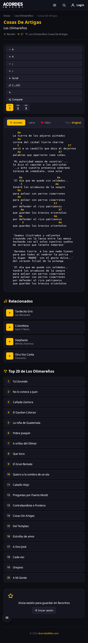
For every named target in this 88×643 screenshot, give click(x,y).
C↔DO (16, 85)
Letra (32, 122)
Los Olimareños (24, 15)
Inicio (7, 15)
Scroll (15, 78)
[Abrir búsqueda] (64, 5)
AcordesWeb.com (48, 633)
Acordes (18, 122)
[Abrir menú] (54, 5)
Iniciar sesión (45, 610)
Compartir (17, 99)
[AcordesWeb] (15, 5)
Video (47, 122)
